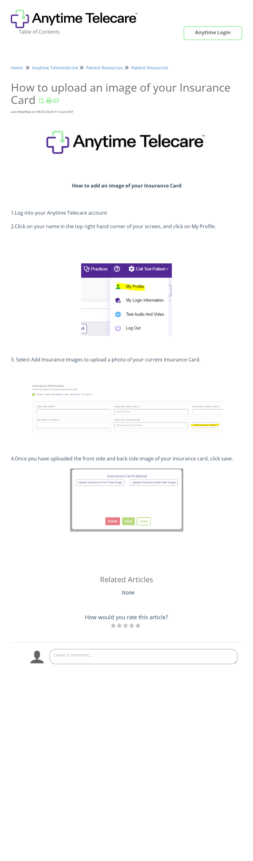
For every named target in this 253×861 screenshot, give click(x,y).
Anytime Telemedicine (55, 68)
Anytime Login (213, 32)
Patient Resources (104, 68)
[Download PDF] (42, 100)
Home (17, 68)
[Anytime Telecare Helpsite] (77, 8)
